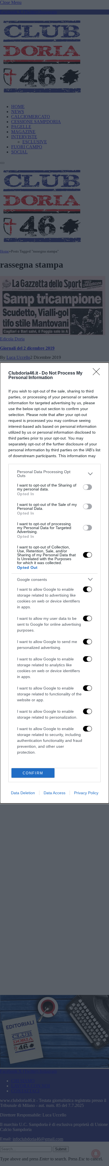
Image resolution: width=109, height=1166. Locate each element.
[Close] (98, 373)
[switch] (87, 487)
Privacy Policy (86, 793)
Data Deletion (23, 793)
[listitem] (54, 474)
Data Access (54, 793)
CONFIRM (33, 773)
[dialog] (54, 583)
